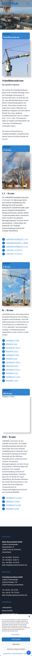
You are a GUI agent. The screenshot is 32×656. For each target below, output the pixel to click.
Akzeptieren (16, 639)
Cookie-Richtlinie (7, 653)
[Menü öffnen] (28, 3)
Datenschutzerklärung (17, 653)
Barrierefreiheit (7, 611)
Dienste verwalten (15, 634)
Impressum (26, 653)
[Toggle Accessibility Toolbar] (29, 653)
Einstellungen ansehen (16, 649)
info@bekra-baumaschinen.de (16, 565)
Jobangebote (7, 607)
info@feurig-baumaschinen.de (16, 595)
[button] (29, 616)
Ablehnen (16, 644)
